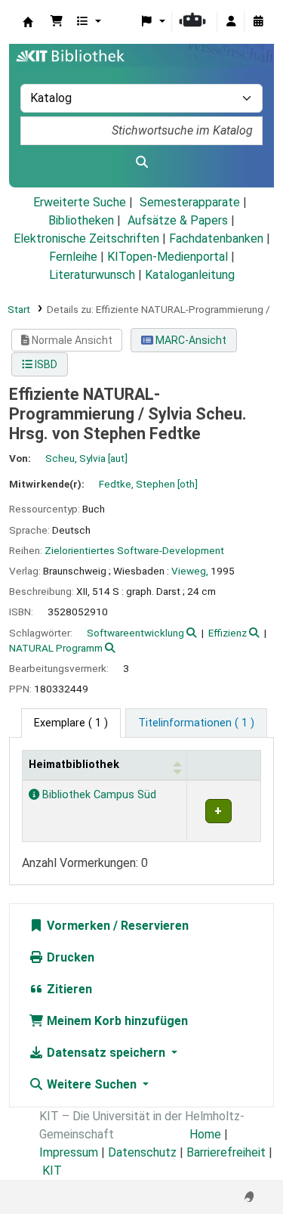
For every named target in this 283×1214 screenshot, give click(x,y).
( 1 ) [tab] (71, 723)
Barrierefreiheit (226, 1152)
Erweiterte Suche (79, 202)
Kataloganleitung (190, 275)
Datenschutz (142, 1152)
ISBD (44, 364)
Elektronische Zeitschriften (86, 238)
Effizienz (227, 633)
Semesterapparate (190, 202)
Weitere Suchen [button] (92, 1084)
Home (205, 1134)
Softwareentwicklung (135, 633)
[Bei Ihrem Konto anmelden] (231, 22)
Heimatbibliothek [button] (74, 764)
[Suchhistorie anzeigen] (258, 22)
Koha (28, 22)
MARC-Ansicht (189, 340)
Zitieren (68, 989)
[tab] (196, 723)
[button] (56, 22)
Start (19, 309)
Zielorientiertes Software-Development (134, 550)
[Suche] (141, 162)
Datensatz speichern (106, 1052)
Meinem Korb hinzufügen (116, 1021)
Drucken (69, 957)
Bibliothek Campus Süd (97, 794)
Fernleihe (73, 256)
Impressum (68, 1152)
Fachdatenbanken (216, 238)
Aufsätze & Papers (178, 220)
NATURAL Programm (56, 648)
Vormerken (77, 925)
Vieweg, (189, 571)
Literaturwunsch (92, 275)
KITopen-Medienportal (167, 256)
